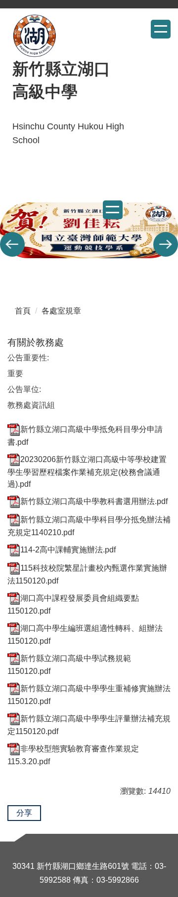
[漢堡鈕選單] (113, 209)
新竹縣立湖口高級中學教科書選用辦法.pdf (94, 501)
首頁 (23, 311)
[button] (12, 244)
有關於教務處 (35, 342)
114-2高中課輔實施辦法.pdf (68, 550)
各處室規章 (61, 311)
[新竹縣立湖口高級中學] (34, 35)
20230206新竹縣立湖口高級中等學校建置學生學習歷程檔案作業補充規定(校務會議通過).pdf (87, 471)
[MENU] (161, 29)
